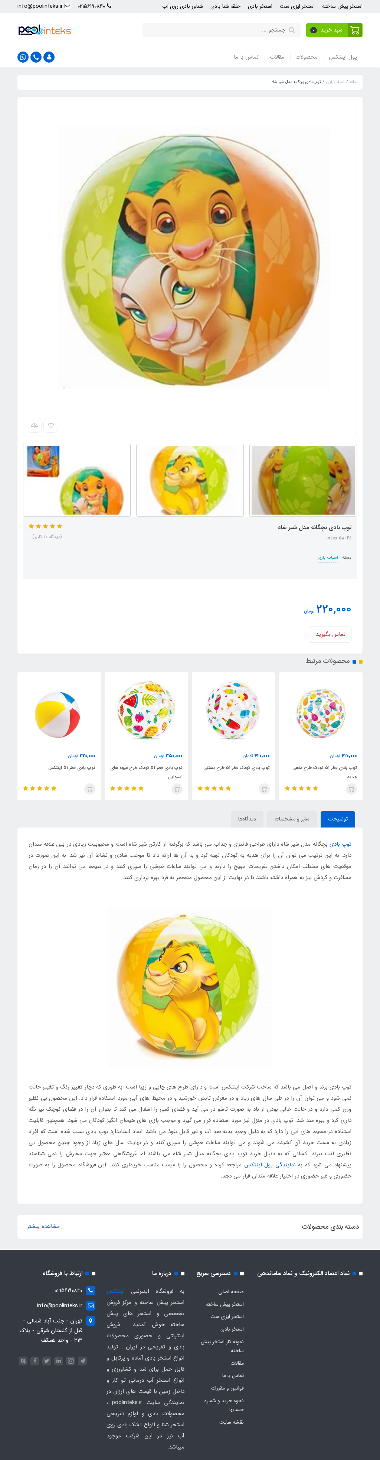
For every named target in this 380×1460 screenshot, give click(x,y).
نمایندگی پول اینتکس (270, 1164)
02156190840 (92, 6)
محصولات (306, 57)
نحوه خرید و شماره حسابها (224, 1405)
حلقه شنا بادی (225, 6)
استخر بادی (260, 6)
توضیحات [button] (338, 819)
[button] (334, 30)
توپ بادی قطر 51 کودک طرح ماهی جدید (324, 772)
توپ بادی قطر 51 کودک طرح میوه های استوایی (146, 772)
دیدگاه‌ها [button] (247, 819)
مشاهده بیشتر (43, 1226)
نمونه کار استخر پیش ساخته (222, 1346)
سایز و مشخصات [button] (292, 819)
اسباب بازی (328, 557)
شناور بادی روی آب (182, 6)
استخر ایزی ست (297, 6)
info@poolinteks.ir (41, 6)
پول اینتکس (343, 57)
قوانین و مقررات (227, 1388)
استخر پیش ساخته (342, 6)
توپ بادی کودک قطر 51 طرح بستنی (236, 767)
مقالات (277, 57)
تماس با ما (246, 57)
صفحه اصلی (231, 1292)
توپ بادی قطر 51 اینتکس (71, 767)
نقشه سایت (231, 1422)
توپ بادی (340, 844)
